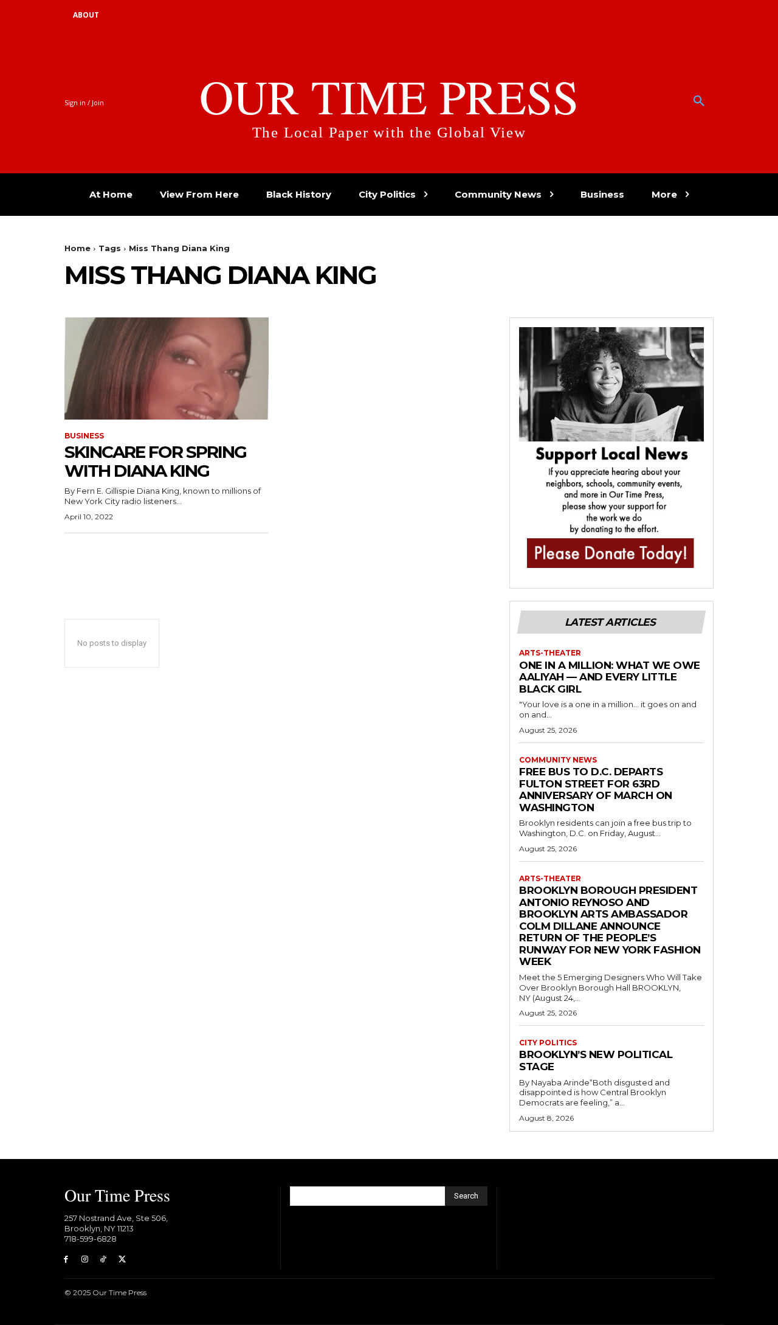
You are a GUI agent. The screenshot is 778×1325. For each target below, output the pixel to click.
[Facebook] (66, 1259)
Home (77, 248)
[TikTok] (103, 1259)
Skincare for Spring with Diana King (155, 461)
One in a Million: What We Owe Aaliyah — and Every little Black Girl (609, 677)
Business (84, 436)
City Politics (548, 1043)
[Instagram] (84, 1259)
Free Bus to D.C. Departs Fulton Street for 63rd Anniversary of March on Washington (595, 790)
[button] (699, 101)
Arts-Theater (550, 653)
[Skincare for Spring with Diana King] (166, 368)
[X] (121, 1259)
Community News (558, 760)
